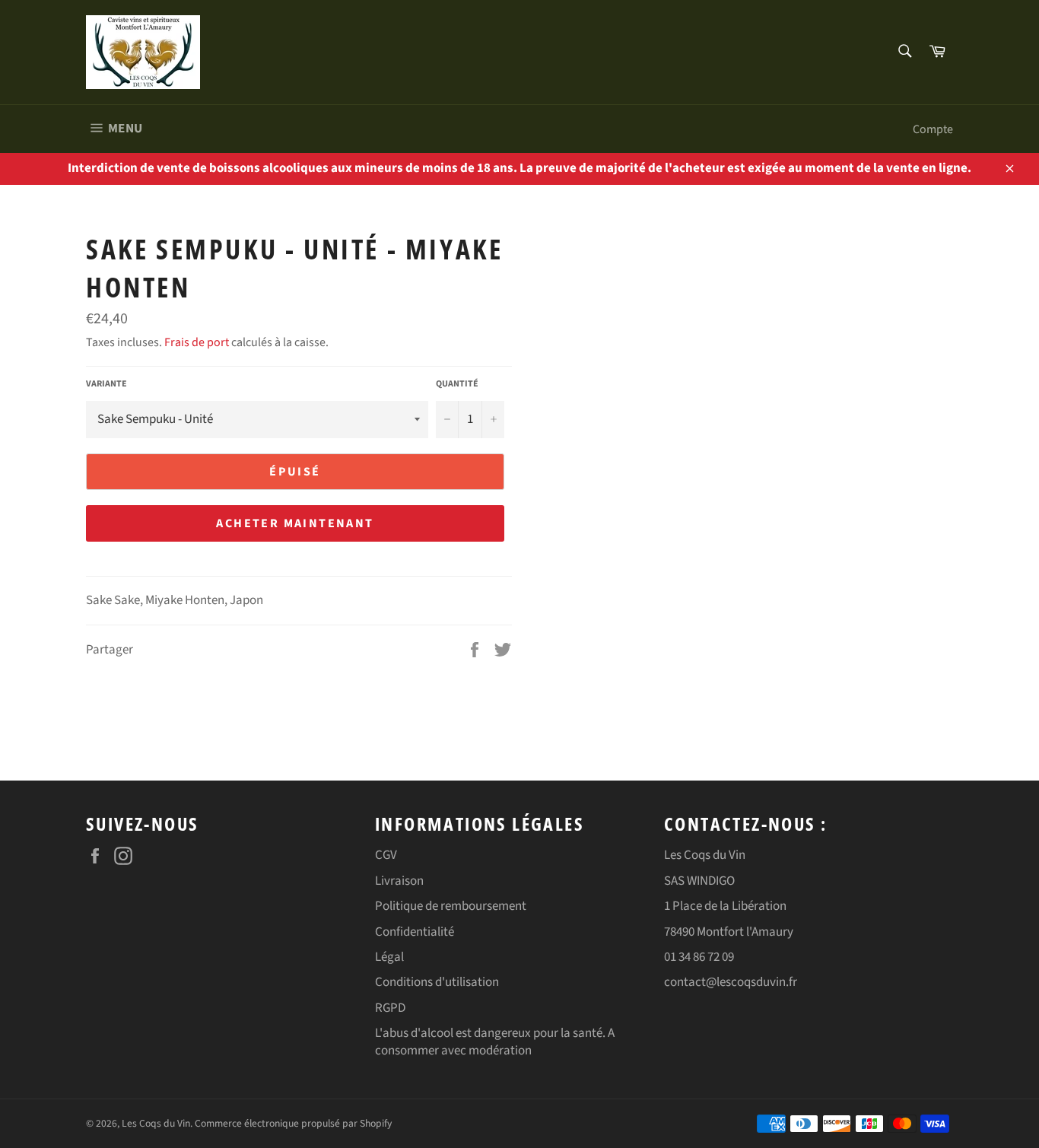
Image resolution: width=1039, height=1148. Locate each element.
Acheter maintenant (294, 523)
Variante (106, 384)
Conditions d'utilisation (437, 982)
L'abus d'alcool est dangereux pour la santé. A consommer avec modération (495, 1042)
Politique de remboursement (450, 906)
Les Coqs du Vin (156, 1123)
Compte (933, 129)
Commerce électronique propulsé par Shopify (293, 1123)
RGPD (390, 1008)
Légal (389, 957)
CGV (386, 855)
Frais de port (196, 342)
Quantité (457, 384)
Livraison (399, 881)
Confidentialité (414, 932)
